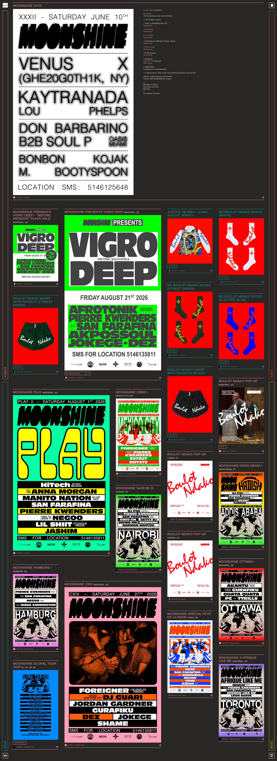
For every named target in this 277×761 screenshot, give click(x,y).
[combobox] (77, 373)
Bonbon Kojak (150, 47)
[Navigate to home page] (5, 5)
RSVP (222, 447)
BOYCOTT (147, 61)
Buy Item (172, 266)
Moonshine (147, 14)
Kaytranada (149, 29)
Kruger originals (149, 10)
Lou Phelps (149, 35)
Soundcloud (147, 25)
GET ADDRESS (19, 742)
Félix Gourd (147, 63)
